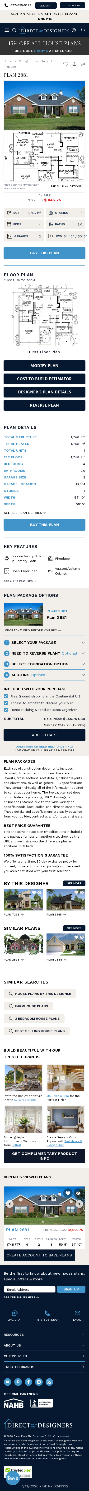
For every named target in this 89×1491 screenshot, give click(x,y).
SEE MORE (74, 883)
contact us (72, 5)
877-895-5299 (64, 750)
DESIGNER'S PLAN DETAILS (44, 392)
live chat (46, 5)
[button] (10, 1204)
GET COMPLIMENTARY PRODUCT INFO (44, 1156)
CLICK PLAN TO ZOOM (19, 280)
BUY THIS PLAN (44, 253)
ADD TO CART (44, 735)
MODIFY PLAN (44, 365)
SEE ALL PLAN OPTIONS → (68, 186)
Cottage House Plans (33, 61)
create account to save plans (39, 1255)
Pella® (16, 1145)
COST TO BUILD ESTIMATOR (44, 378)
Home (8, 61)
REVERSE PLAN (44, 405)
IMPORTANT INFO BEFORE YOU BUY (30, 630)
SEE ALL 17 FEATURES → (20, 581)
